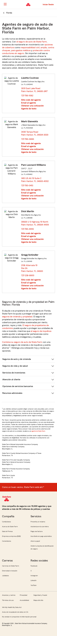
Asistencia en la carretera (40, 526)
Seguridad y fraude (40, 595)
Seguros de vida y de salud (15, 366)
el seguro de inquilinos (41, 331)
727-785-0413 (27, 185)
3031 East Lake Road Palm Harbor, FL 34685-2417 (34, 89)
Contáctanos (6, 522)
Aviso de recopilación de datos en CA (15, 612)
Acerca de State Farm (10, 526)
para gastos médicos (21, 50)
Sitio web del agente (31, 100)
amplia (44, 47)
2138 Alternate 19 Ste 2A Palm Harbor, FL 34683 (32, 268)
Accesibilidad (24, 600)
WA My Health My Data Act (11, 607)
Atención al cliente (11, 379)
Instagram (34, 575)
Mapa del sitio (38, 600)
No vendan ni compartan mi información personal (19, 617)
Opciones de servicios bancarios (17, 386)
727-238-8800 (27, 275)
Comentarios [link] (6, 541)
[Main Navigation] (5, 4)
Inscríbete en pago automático (41, 536)
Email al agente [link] (28, 103)
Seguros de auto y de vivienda (16, 359)
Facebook (34, 566)
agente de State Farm (38, 431)
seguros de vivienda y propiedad (17, 317)
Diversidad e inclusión (9, 571)
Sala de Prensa (7, 531)
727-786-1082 (27, 95)
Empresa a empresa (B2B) (11, 536)
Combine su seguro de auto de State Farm (22, 342)
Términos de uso (8, 600)
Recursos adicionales (12, 393)
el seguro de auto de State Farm (31, 42)
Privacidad (23, 595)
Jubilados (5, 575)
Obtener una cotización (32, 106)
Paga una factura (36, 531)
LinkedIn (33, 580)
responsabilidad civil (30, 47)
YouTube (33, 585)
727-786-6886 (27, 139)
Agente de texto (28, 109)
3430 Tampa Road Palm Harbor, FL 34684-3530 (35, 133)
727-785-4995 (27, 229)
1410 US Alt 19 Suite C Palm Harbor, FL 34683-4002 (35, 179)
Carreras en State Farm (10, 566)
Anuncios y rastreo (8, 595)
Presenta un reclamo (38, 522)
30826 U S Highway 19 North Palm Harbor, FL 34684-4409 (35, 223)
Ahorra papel (35, 541)
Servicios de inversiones (13, 373)
